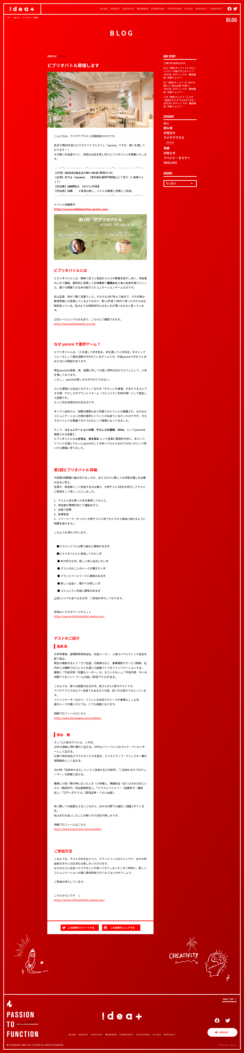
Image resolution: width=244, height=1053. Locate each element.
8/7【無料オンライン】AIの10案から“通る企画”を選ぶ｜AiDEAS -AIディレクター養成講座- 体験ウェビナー (179, 87)
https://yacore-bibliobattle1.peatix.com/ (79, 616)
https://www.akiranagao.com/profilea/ (77, 718)
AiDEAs (170, 142)
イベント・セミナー (176, 157)
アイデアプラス (173, 137)
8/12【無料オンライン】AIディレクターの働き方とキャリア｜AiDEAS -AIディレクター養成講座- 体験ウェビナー (179, 72)
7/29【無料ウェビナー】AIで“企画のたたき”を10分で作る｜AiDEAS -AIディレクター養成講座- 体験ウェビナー (179, 101)
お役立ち (169, 133)
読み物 (167, 128)
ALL (166, 123)
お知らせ (169, 153)
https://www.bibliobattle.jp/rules (75, 324)
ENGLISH (170, 162)
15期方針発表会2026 (174, 63)
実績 (166, 148)
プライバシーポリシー (228, 1045)
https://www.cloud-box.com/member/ (78, 829)
